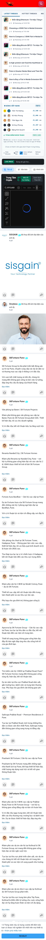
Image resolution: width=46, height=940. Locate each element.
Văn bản (23, 169)
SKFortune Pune (17, 358)
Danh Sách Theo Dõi (37, 179)
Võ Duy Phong (17, 125)
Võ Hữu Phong (17, 116)
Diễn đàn (16, 153)
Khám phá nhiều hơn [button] (13, 930)
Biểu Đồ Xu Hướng (25, 179)
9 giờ (11, 361)
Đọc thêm (5, 387)
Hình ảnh (40, 169)
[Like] (23, 295)
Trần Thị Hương (18, 111)
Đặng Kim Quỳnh (18, 130)
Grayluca (13, 304)
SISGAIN (13, 235)
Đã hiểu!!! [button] (23, 936)
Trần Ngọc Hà (17, 120)
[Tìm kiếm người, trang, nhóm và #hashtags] (41, 4)
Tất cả (9, 169)
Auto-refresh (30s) (28, 153)
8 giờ (11, 240)
